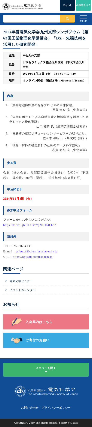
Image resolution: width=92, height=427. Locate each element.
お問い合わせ (30, 407)
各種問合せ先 (83, 5)
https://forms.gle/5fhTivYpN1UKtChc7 (29, 225)
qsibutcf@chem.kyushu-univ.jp (37, 251)
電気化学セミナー (21, 281)
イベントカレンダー (23, 290)
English (67, 5)
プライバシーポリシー (56, 407)
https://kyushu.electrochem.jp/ (33, 256)
